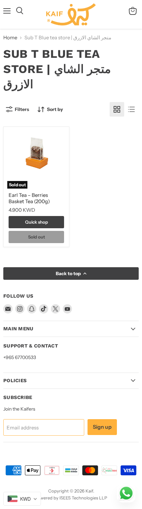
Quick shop (36, 222)
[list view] (131, 109)
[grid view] (117, 109)
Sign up (102, 427)
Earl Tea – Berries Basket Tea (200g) (29, 198)
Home (10, 37)
